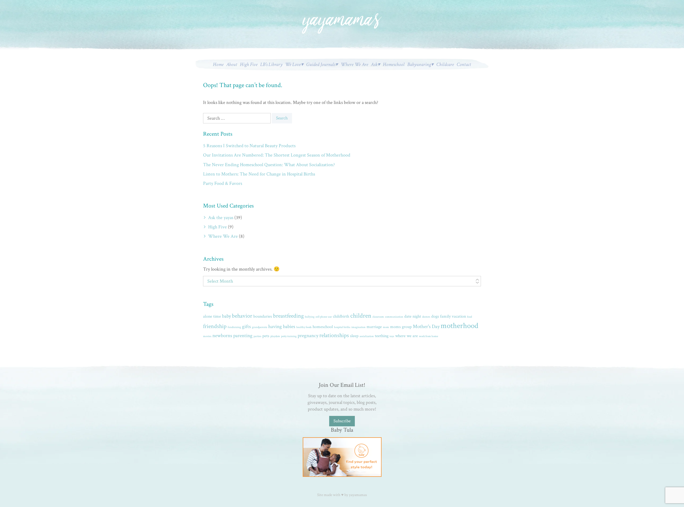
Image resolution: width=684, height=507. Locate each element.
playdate (275, 336)
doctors (426, 317)
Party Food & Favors (222, 183)
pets (265, 336)
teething (381, 336)
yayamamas (358, 494)
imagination (358, 327)
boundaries (262, 316)
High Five (249, 64)
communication (394, 317)
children (360, 315)
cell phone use (324, 317)
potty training (289, 336)
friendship (215, 326)
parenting (242, 335)
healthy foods (304, 327)
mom (386, 327)
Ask (374, 64)
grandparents (259, 327)
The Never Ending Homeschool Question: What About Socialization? (269, 165)
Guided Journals (320, 64)
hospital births (342, 327)
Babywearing (419, 64)
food (469, 317)
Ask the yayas (220, 217)
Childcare (445, 64)
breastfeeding (288, 316)
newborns (222, 335)
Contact (464, 64)
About (231, 64)
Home (218, 64)
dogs (435, 316)
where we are (406, 336)
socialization (367, 336)
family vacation (453, 316)
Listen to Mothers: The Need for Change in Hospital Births (259, 174)
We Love (293, 64)
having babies (281, 326)
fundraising (234, 327)
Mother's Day (426, 326)
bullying (309, 317)
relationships (334, 335)
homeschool (323, 327)
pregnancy (308, 335)
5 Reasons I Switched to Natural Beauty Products (249, 146)
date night (412, 316)
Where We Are (354, 64)
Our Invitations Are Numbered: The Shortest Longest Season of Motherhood (276, 155)
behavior (242, 316)
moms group (401, 327)
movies (207, 336)
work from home (428, 336)
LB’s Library (271, 64)
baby (226, 316)
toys (392, 336)
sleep (354, 336)
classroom (378, 317)
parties (257, 336)
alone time (212, 316)
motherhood (459, 326)
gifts (246, 326)
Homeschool (394, 64)
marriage (374, 327)
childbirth (341, 316)
